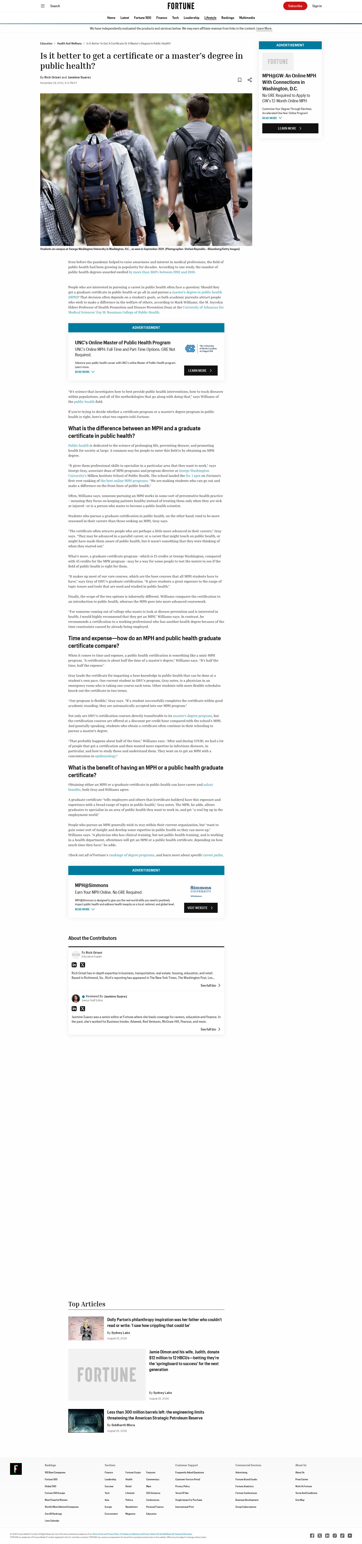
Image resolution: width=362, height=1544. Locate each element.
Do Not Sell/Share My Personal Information (174, 1534)
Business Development (247, 1499)
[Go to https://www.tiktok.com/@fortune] (342, 1536)
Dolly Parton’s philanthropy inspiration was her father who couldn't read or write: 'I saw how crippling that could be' (164, 1322)
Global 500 (50, 1486)
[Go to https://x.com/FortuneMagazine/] (320, 1536)
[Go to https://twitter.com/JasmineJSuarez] (82, 1008)
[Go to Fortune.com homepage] (181, 6)
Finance (161, 18)
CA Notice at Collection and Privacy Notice (138, 1534)
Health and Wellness (69, 43)
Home (111, 18)
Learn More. (264, 28)
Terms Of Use (182, 1492)
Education (151, 1513)
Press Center (301, 1479)
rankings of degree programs (131, 855)
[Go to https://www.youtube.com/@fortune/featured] (350, 1536)
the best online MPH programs (124, 481)
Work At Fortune (303, 1486)
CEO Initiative (153, 1492)
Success (109, 1486)
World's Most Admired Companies (62, 1506)
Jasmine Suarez (79, 77)
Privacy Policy (182, 1486)
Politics (129, 1499)
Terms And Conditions (306, 1492)
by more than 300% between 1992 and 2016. (162, 272)
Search (55, 6)
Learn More (197, 370)
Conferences (152, 1499)
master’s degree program (192, 716)
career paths (212, 855)
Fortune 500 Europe (55, 1492)
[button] (111, 17)
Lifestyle (210, 18)
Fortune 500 (142, 18)
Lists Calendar (52, 1520)
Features (150, 1472)
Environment (111, 1513)
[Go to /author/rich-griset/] (76, 955)
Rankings (227, 18)
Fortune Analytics (244, 1486)
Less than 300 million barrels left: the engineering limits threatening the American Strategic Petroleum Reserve (155, 1414)
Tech (175, 18)
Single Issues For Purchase (188, 1499)
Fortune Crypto (133, 1472)
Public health (78, 445)
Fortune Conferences (246, 1492)
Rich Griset (52, 77)
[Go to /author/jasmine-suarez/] (76, 998)
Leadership (191, 18)
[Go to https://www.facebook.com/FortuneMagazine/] (312, 1536)
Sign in (317, 6)
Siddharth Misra (123, 1425)
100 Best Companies (55, 1472)
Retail (128, 1486)
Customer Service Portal (187, 1479)
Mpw (148, 1486)
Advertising (241, 1472)
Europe (108, 1506)
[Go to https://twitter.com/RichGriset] (82, 964)
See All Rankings (53, 1513)
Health (128, 1479)
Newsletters (131, 1506)
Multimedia (247, 18)
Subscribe (295, 6)
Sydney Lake (120, 1333)
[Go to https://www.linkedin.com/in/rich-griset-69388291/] (74, 964)
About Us (299, 1472)
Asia (107, 1499)
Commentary (152, 1479)
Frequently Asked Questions (189, 1472)
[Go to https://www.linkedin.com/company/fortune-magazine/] (327, 1536)
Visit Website (197, 908)
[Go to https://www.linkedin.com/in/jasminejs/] (74, 1008)
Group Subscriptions (245, 1506)
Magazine (130, 1513)
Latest (124, 18)
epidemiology (105, 756)
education (46, 43)
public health (84, 401)
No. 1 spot (192, 475)
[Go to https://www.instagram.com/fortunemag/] (335, 1536)
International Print (184, 1506)
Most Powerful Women (56, 1499)
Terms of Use (98, 1534)
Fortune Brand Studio (246, 1479)
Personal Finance (155, 1506)
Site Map (299, 1499)
